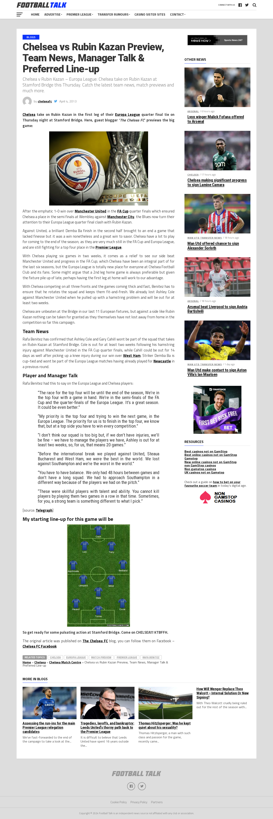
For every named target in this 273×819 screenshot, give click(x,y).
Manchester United (91, 211)
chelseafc (45, 101)
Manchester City (120, 216)
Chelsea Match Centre (65, 662)
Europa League (127, 114)
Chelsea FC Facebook (40, 646)
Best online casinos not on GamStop (210, 454)
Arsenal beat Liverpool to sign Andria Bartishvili (217, 309)
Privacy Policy (139, 802)
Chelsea (29, 114)
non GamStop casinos (200, 465)
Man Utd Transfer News (204, 238)
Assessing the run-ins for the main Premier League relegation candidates (49, 727)
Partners (157, 802)
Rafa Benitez (150, 657)
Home (35, 14)
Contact (177, 14)
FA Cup (123, 211)
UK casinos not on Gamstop (204, 472)
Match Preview (101, 657)
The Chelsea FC (95, 641)
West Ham (132, 355)
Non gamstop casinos (200, 469)
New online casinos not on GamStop (210, 462)
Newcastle (162, 361)
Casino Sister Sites (150, 14)
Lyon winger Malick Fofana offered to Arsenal (215, 119)
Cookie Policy (119, 802)
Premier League (79, 14)
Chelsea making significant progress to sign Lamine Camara (217, 182)
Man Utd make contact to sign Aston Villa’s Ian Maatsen (217, 372)
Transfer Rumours (113, 14)
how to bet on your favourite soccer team (212, 483)
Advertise (52, 14)
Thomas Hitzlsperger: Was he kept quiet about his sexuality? (164, 725)
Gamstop (191, 458)
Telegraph (44, 510)
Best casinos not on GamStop (205, 451)
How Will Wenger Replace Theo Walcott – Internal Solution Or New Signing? (222, 693)
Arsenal (193, 111)
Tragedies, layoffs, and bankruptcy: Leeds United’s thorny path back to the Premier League (107, 727)
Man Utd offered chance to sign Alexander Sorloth (213, 245)
